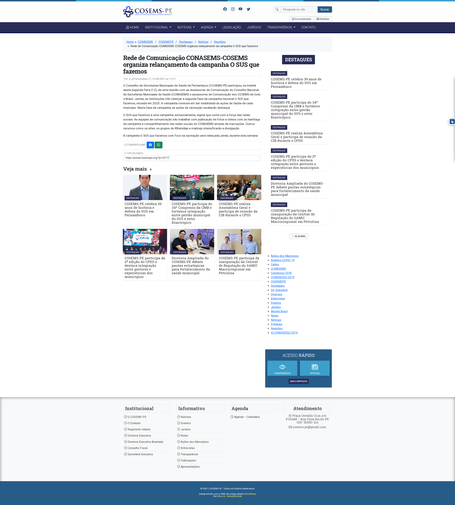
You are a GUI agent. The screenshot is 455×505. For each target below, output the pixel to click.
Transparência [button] (280, 27)
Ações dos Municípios (285, 256)
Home (134, 27)
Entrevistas (278, 298)
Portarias (276, 324)
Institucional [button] (157, 27)
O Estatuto (134, 423)
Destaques (186, 42)
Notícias (203, 42)
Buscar (324, 9)
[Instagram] (233, 9)
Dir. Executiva (279, 290)
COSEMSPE (166, 42)
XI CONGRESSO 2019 (284, 332)
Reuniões (220, 42)
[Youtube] (240, 9)
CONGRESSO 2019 (282, 277)
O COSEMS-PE (136, 417)
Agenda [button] (207, 27)
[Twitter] (248, 9)
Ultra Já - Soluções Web (229, 496)
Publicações (188, 460)
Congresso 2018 (281, 273)
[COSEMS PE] (147, 11)
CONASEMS (145, 42)
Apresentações (190, 466)
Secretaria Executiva (140, 454)
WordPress (250, 494)
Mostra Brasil (279, 311)
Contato (308, 27)
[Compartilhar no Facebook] (150, 145)
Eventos (276, 303)
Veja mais (299, 236)
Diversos (276, 294)
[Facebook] (225, 9)
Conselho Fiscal (137, 448)
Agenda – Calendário (246, 417)
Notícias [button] (184, 27)
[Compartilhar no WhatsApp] (158, 145)
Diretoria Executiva (139, 435)
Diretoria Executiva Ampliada (145, 442)
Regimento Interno (139, 429)
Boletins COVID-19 (283, 260)
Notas (274, 315)
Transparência (189, 454)
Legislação (231, 27)
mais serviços (298, 381)
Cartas (275, 264)
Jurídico (254, 27)
